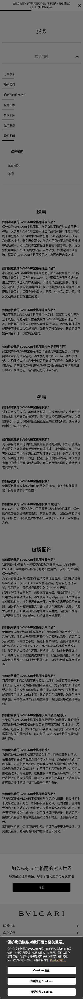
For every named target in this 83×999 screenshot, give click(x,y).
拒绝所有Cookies (41, 981)
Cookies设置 (41, 970)
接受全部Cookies (41, 992)
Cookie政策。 (58, 960)
